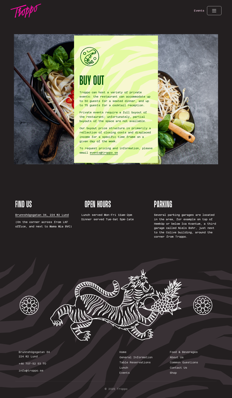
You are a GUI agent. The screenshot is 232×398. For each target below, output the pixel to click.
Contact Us (178, 367)
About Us (177, 357)
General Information (136, 357)
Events (124, 372)
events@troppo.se (104, 152)
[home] (26, 10)
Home (122, 352)
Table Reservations (135, 362)
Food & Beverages (184, 352)
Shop (173, 372)
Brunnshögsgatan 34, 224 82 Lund (42, 215)
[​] (214, 10)
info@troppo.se (31, 370)
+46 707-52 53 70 (32, 363)
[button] (214, 10)
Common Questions (184, 362)
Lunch (123, 367)
